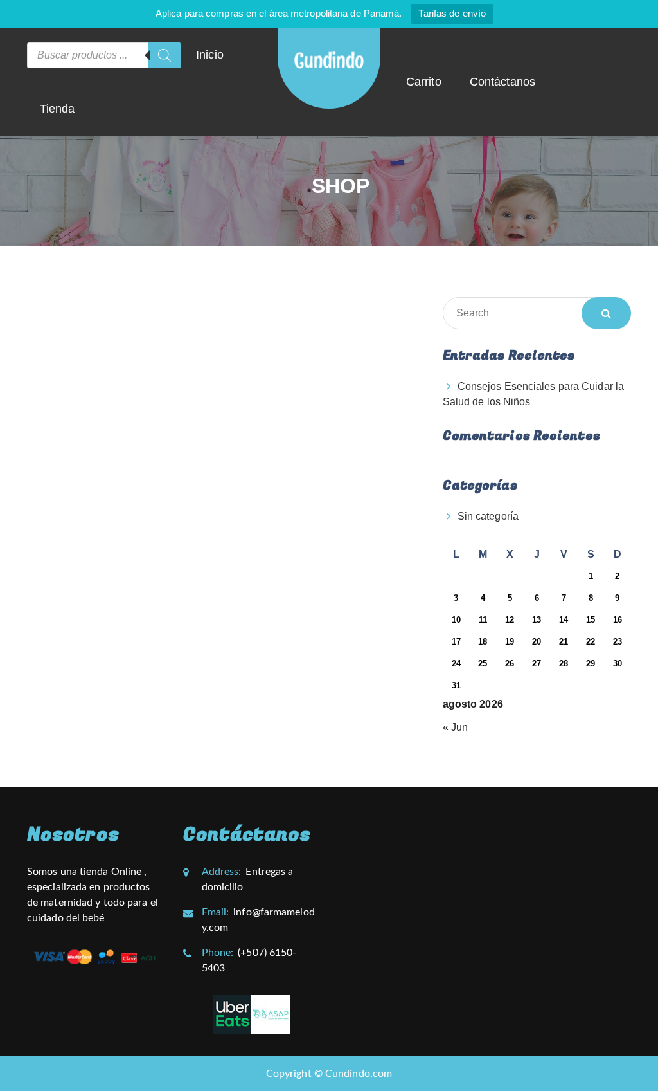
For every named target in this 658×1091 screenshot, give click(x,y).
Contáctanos (502, 81)
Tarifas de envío (452, 13)
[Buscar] (164, 55)
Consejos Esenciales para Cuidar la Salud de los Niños (533, 394)
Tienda (57, 108)
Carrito (423, 81)
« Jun (455, 727)
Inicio (210, 54)
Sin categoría (488, 516)
